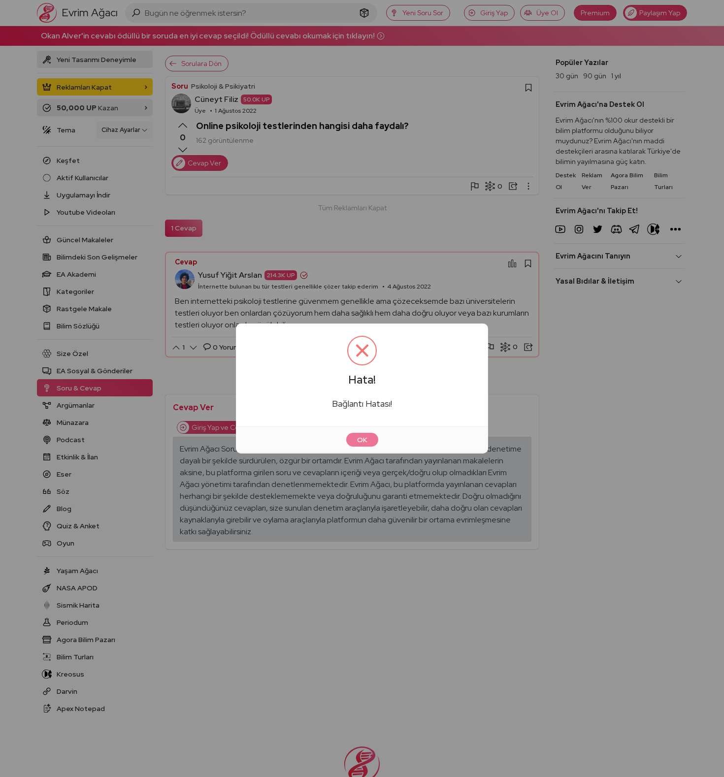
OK (362, 439)
